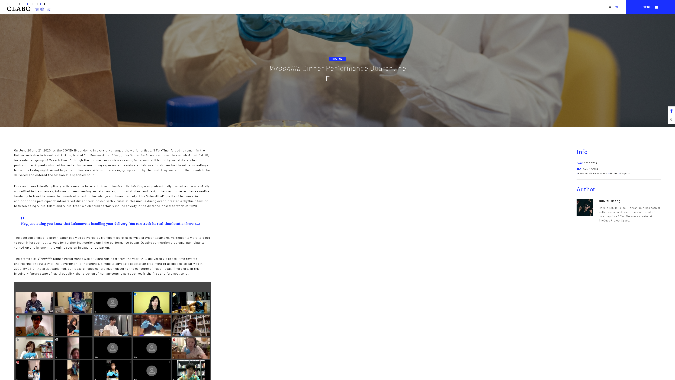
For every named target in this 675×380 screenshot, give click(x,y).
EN (616, 7)
